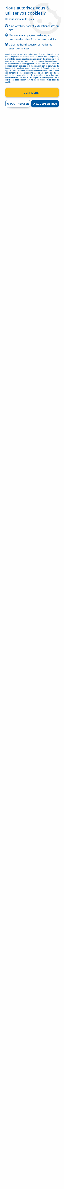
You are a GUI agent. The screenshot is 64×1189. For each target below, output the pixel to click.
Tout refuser (19, 103)
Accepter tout (46, 103)
